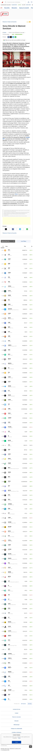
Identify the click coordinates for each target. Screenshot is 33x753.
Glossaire (16, 720)
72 (3, 572)
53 (3, 486)
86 (3, 635)
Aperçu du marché (24, 7)
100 (3, 699)
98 (3, 690)
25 (3, 359)
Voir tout (29, 703)
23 (3, 350)
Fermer (16, 742)
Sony (4, 69)
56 (3, 499)
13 (3, 304)
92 (3, 663)
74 (3, 581)
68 (3, 554)
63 (3, 531)
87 (3, 640)
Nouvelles (7, 7)
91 (3, 658)
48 (3, 463)
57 (3, 504)
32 (3, 390)
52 (3, 481)
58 (3, 508)
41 (3, 431)
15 (3, 313)
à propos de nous (16, 709)
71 (3, 567)
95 (3, 676)
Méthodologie (16, 724)
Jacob (5, 32)
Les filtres (23, 241)
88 (3, 644)
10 (3, 291)
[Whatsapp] (15, 37)
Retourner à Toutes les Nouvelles (9, 21)
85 (3, 631)
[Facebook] (8, 37)
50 (3, 472)
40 (3, 427)
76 (3, 590)
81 (3, 613)
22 (3, 345)
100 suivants (23, 703)
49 (3, 468)
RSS (28, 22)
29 (3, 377)
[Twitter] (11, 37)
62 (3, 526)
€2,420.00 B (14, 4)
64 (3, 536)
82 (3, 617)
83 (3, 622)
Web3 (16, 194)
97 (3, 685)
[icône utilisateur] (28, 2)
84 (3, 626)
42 (3, 436)
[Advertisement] (16, 221)
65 (3, 540)
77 (3, 595)
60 (3, 517)
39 (3, 422)
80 (3, 608)
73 (3, 576)
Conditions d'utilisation (16, 732)
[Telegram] (13, 37)
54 (3, 490)
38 (3, 418)
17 (3, 322)
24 (3, 354)
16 (3, 318)
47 (3, 458)
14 (3, 309)
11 (3, 295)
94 (3, 672)
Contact (16, 713)
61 (3, 522)
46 (3, 454)
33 (3, 395)
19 (3, 331)
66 (3, 545)
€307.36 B (28, 4)
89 (3, 649)
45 (3, 449)
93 (3, 667)
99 (3, 694)
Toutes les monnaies (16, 717)
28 (3, 372)
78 (3, 599)
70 (3, 563)
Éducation (14, 7)
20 (3, 336)
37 (3, 413)
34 (3, 399)
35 (3, 404)
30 (3, 381)
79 (3, 604)
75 (3, 585)
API (1, 7)
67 (3, 549)
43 (3, 440)
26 (3, 363)
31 (3, 386)
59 (3, 513)
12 (3, 300)
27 (3, 368)
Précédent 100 (16, 703)
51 (3, 477)
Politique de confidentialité (16, 728)
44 (3, 445)
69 (3, 558)
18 (3, 327)
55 (3, 495)
